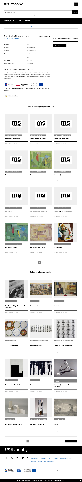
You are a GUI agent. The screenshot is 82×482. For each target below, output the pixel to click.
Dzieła (23, 26)
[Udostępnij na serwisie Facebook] (49, 36)
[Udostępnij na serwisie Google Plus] (46, 36)
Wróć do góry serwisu (49, 461)
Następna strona (71, 441)
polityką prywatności (59, 480)
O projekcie (55, 458)
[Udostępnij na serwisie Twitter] (48, 36)
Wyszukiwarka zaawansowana (41, 16)
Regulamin (33, 461)
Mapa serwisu (43, 458)
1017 (54, 441)
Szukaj (75, 12)
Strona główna (14, 26)
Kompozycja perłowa (34, 26)
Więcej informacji (59, 45)
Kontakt (40, 461)
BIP (49, 458)
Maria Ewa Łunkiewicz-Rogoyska (16, 36)
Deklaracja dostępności (65, 458)
